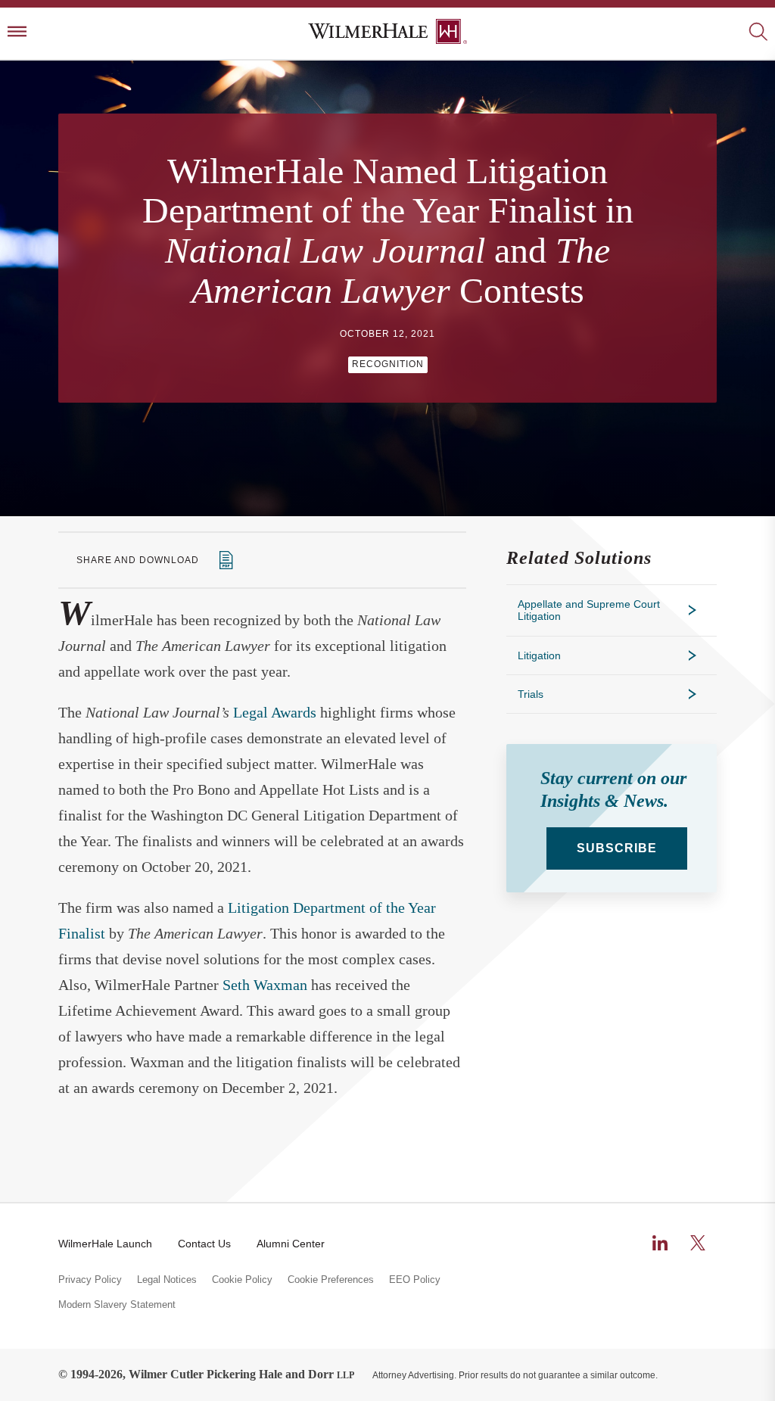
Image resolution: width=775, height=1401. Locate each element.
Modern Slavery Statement (117, 1305)
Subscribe (617, 848)
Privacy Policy (90, 1280)
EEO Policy (414, 1280)
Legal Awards (274, 712)
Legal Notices (167, 1280)
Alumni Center (291, 1244)
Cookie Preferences (331, 1280)
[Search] (758, 33)
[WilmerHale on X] (697, 1242)
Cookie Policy (242, 1280)
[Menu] (17, 33)
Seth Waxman (265, 984)
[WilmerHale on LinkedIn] (660, 1242)
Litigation (539, 655)
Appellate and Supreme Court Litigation (589, 610)
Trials (530, 694)
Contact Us (204, 1244)
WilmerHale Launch (105, 1244)
